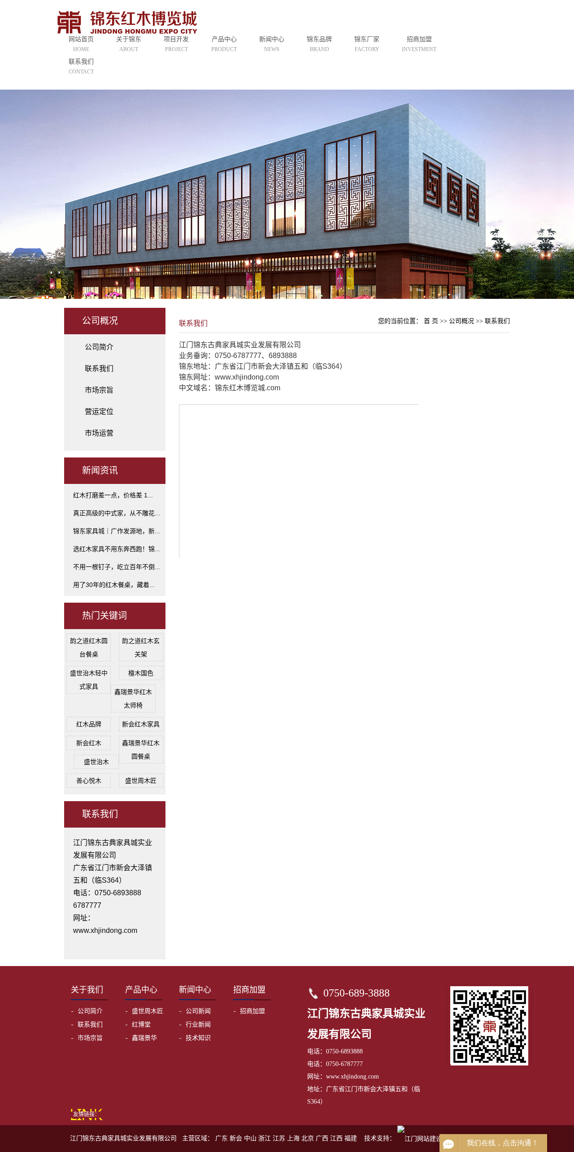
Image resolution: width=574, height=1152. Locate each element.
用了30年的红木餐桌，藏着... (114, 584)
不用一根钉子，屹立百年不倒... (116, 566)
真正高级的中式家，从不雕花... (116, 513)
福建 (350, 1138)
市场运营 (99, 433)
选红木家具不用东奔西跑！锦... (116, 548)
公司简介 (99, 347)
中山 (250, 1138)
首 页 (431, 321)
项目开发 (176, 43)
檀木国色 (140, 673)
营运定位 (99, 411)
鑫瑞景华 (144, 1038)
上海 (293, 1138)
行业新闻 (198, 1024)
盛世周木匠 (141, 780)
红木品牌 (88, 724)
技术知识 (198, 1038)
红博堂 (141, 1024)
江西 (336, 1138)
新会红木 (88, 742)
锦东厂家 (366, 43)
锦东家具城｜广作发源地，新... (116, 531)
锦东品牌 (319, 43)
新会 (236, 1138)
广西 (322, 1138)
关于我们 (87, 989)
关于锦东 (128, 43)
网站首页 (81, 43)
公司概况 (462, 321)
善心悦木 (88, 780)
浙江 (264, 1138)
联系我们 (81, 66)
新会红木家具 (141, 724)
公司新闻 (198, 1011)
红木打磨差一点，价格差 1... (113, 495)
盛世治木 (96, 761)
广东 (221, 1138)
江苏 (279, 1138)
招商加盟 (419, 43)
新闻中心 (271, 43)
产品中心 (224, 43)
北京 (307, 1138)
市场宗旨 (99, 390)
